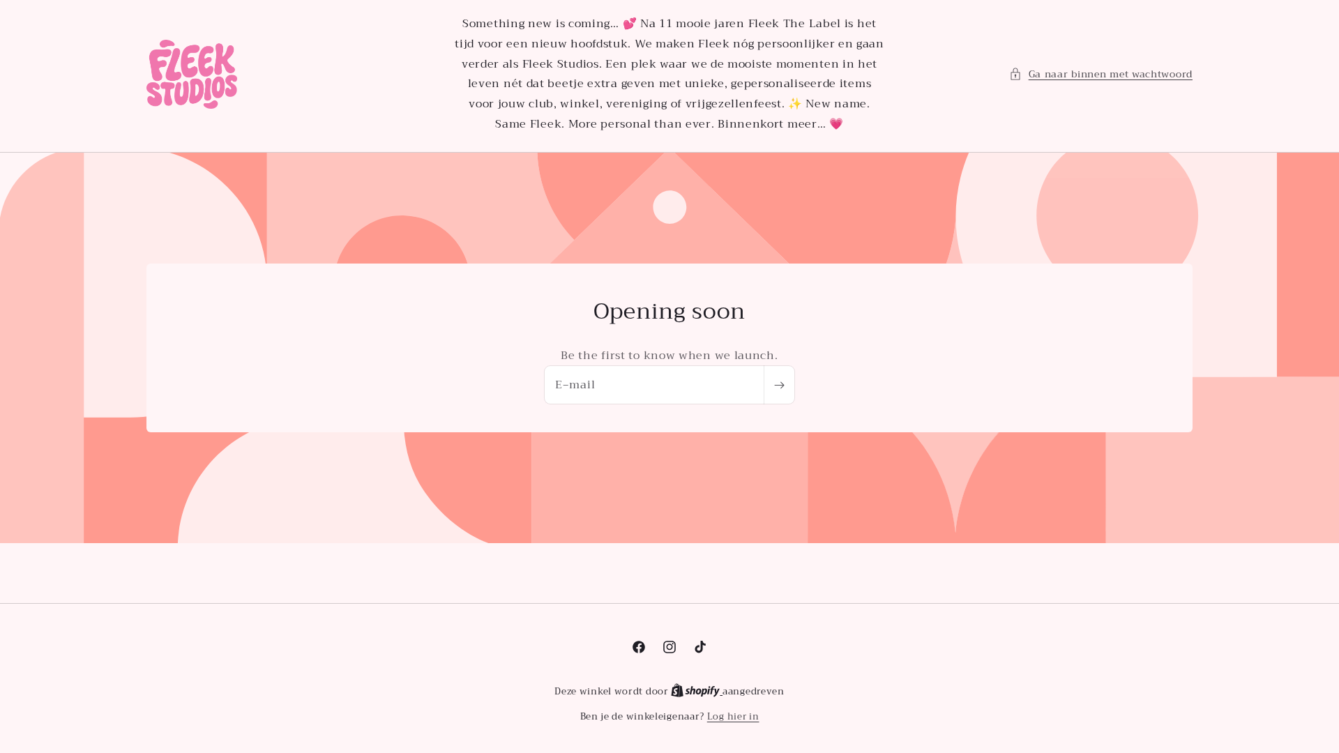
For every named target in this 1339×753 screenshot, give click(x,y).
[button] (1101, 74)
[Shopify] (697, 691)
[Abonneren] (779, 384)
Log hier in (733, 717)
